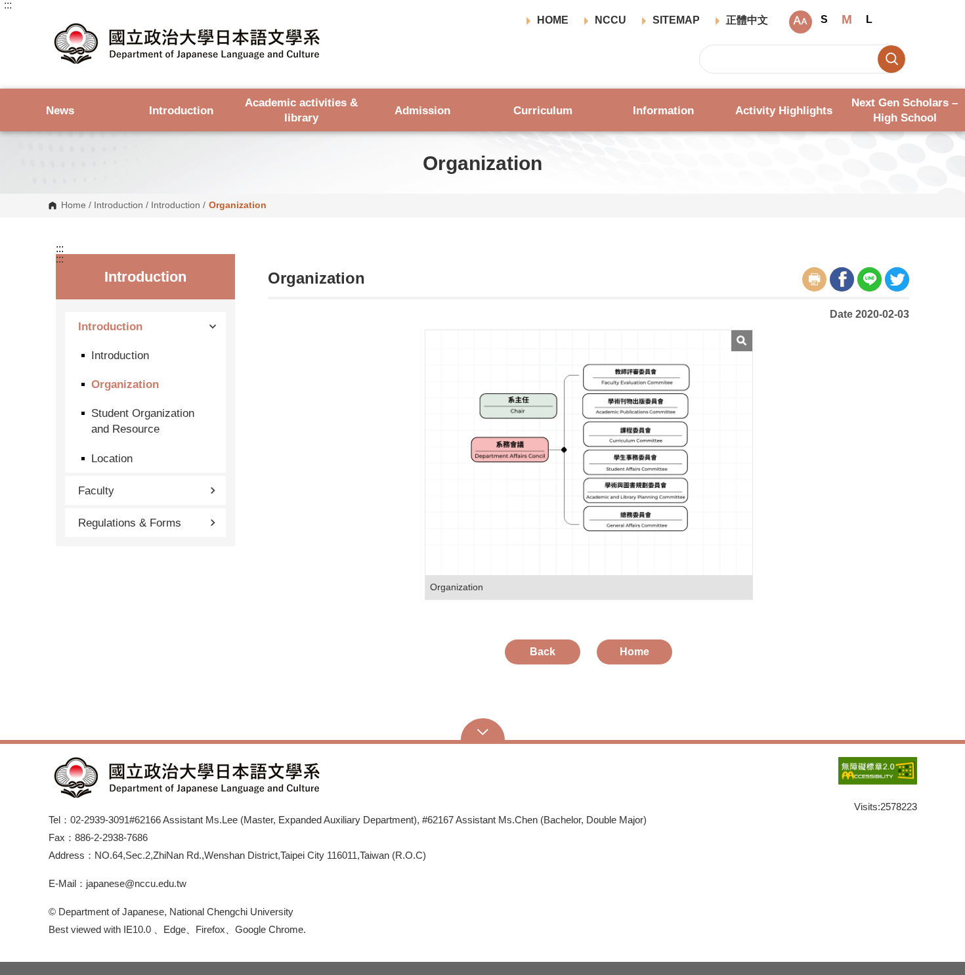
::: (8, 5)
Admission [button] (422, 110)
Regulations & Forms (129, 522)
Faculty (96, 490)
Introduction (118, 205)
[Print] (814, 279)
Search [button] (891, 59)
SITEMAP (676, 20)
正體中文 (747, 20)
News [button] (60, 110)
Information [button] (663, 110)
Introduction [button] (181, 110)
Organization (125, 384)
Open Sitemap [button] (483, 730)
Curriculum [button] (542, 110)
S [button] (824, 19)
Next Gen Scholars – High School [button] (904, 110)
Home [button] (634, 651)
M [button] (847, 19)
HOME (552, 20)
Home (73, 205)
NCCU (610, 20)
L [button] (869, 19)
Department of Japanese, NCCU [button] (59, 23)
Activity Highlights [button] (783, 110)
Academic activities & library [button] (301, 110)
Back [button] (542, 651)
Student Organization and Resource (142, 420)
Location (112, 458)
